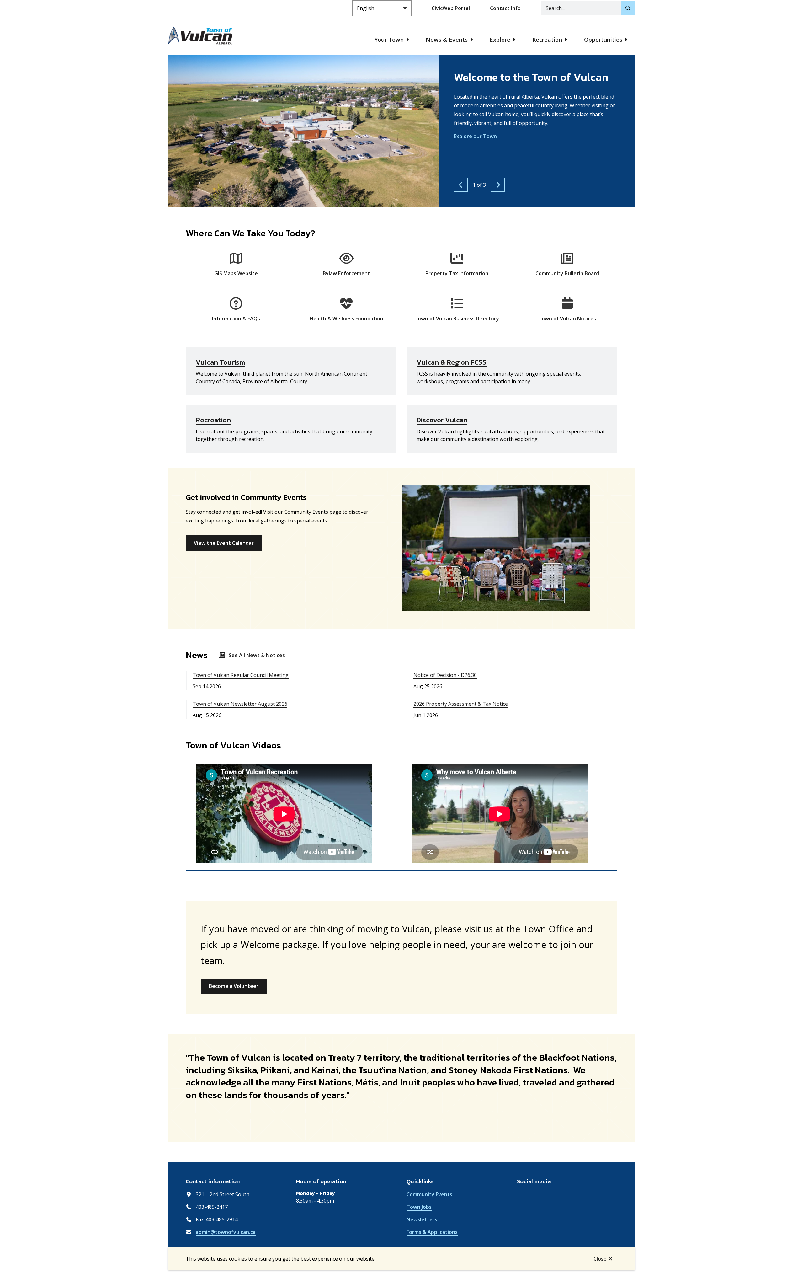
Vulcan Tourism (220, 362)
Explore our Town (475, 136)
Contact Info (505, 8)
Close (600, 1258)
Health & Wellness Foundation (346, 318)
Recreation (547, 39)
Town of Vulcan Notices (567, 318)
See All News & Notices (257, 655)
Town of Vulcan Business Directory (456, 318)
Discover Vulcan (442, 420)
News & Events (447, 39)
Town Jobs (419, 1206)
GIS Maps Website (236, 273)
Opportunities (603, 39)
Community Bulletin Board (567, 273)
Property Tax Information (456, 273)
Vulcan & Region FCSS (452, 362)
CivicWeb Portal (451, 8)
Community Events (429, 1194)
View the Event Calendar (224, 542)
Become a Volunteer (233, 986)
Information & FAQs (236, 318)
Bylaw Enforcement (346, 273)
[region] (401, 815)
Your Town (389, 39)
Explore (500, 39)
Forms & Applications (432, 1232)
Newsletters (422, 1219)
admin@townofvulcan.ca (226, 1232)
